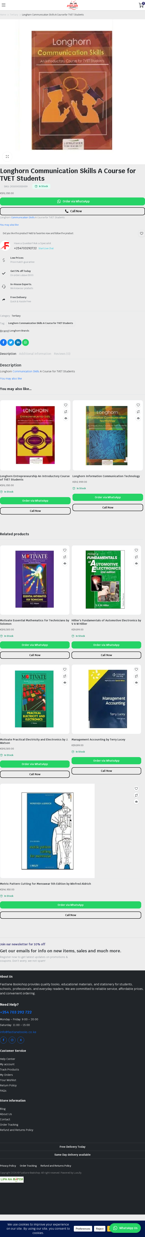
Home (3, 14)
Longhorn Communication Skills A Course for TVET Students (40, 323)
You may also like (9, 224)
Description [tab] (8, 354)
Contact (5, 1119)
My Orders (6, 1075)
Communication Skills (23, 217)
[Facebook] (3, 1040)
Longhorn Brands (19, 330)
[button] (7, 156)
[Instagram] (12, 1040)
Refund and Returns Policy (16, 1130)
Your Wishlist (8, 1080)
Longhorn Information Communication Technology (106, 476)
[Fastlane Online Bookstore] (72, 5)
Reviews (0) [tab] (62, 354)
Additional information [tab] (35, 354)
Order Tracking (9, 1124)
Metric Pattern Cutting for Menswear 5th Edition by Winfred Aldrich (45, 883)
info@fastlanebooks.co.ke (18, 1032)
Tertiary (14, 14)
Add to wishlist (141, 233)
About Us (6, 1114)
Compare (65, 411)
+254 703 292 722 (16, 1012)
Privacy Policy (8, 1165)
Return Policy (8, 1085)
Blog (3, 1109)
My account (7, 1064)
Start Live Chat (46, 248)
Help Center (7, 1059)
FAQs (3, 1090)
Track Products (9, 1069)
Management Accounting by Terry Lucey (98, 739)
